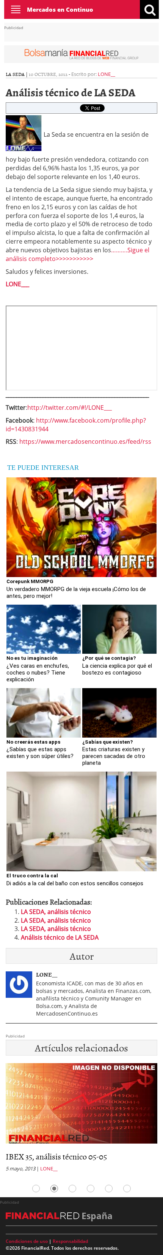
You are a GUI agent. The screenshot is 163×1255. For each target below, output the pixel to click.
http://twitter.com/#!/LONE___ (69, 407)
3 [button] (72, 1188)
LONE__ (106, 74)
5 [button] (109, 1188)
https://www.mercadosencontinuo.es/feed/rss (85, 441)
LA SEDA (15, 74)
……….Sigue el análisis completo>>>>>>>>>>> (77, 254)
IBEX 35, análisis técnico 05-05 (56, 1156)
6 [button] (127, 1188)
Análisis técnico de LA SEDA (60, 937)
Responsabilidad (70, 1241)
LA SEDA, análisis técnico (56, 912)
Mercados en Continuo (60, 9)
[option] (81, 1119)
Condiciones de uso (27, 1241)
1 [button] (36, 1188)
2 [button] (54, 1188)
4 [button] (90, 1188)
